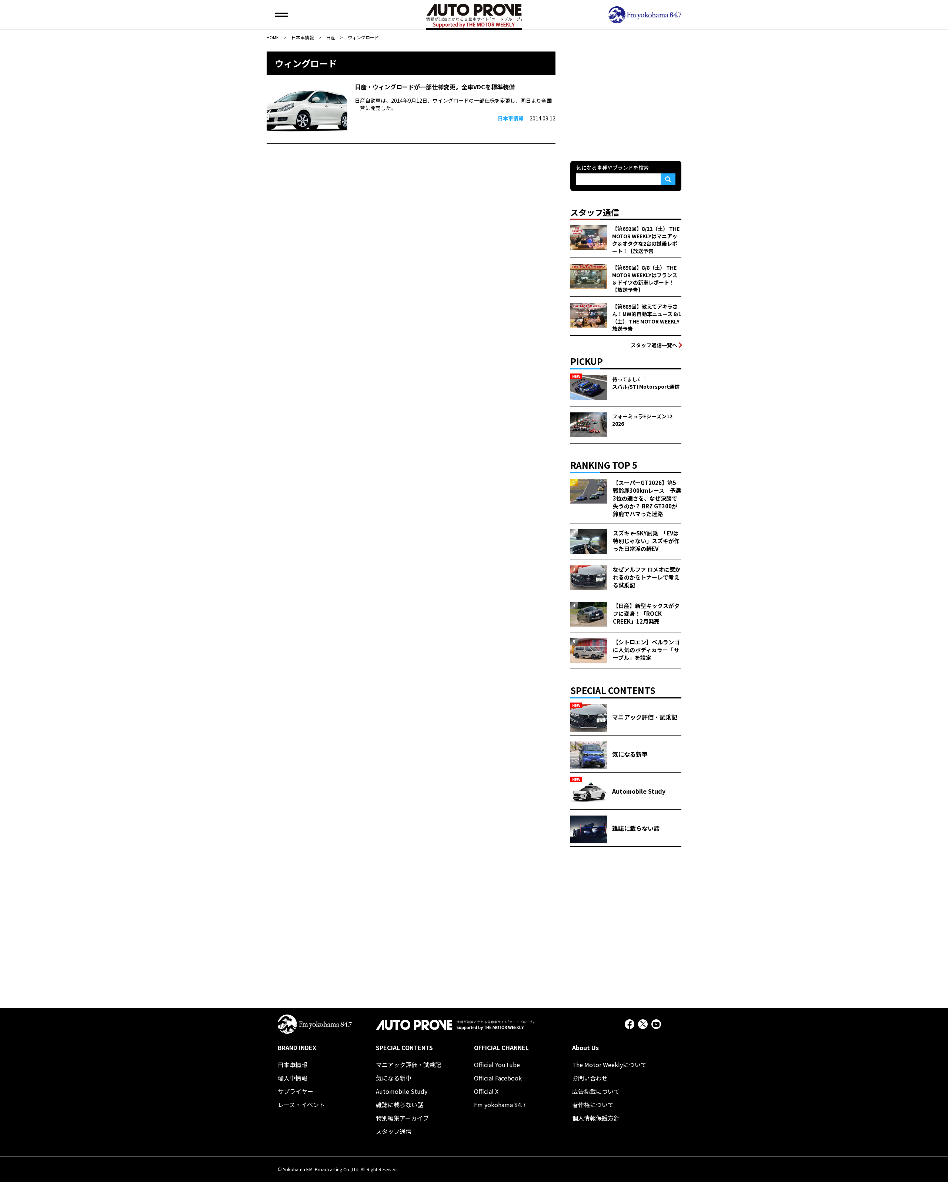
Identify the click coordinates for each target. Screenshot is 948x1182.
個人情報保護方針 (596, 1117)
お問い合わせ (590, 1077)
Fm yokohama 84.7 (500, 1104)
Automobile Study (401, 1091)
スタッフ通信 (393, 1131)
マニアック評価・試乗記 (408, 1064)
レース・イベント (301, 1104)
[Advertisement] (625, 98)
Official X (486, 1091)
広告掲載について (596, 1091)
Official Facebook (498, 1077)
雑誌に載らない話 (399, 1104)
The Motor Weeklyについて (609, 1064)
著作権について (593, 1104)
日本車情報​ (292, 1064)
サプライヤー (295, 1091)
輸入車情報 (292, 1077)
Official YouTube (497, 1064)
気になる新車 (393, 1077)
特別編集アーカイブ (402, 1117)
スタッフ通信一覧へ (654, 345)
